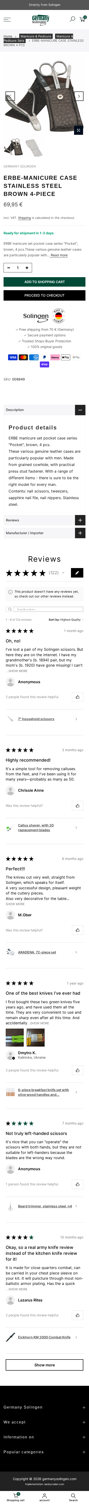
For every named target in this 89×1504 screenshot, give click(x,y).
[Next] (79, 96)
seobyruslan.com (54, 1484)
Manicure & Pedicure (36, 36)
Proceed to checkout (44, 295)
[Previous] (10, 96)
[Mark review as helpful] (77, 697)
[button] (63, 573)
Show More (15, 904)
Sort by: (54, 619)
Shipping (24, 218)
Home (8, 36)
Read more (59, 255)
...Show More (17, 671)
